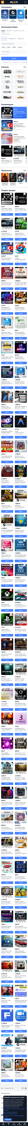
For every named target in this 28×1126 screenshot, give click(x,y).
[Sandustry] (20, 87)
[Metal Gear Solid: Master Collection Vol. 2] (7, 76)
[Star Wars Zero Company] (7, 71)
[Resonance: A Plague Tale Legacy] (20, 71)
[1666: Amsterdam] (7, 82)
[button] (3, 1124)
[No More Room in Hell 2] (7, 97)
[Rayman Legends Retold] (20, 76)
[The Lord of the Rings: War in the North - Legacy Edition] (20, 92)
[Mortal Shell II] (20, 82)
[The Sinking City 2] (7, 87)
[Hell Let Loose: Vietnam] (7, 92)
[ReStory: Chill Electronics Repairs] (20, 97)
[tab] (3, 30)
